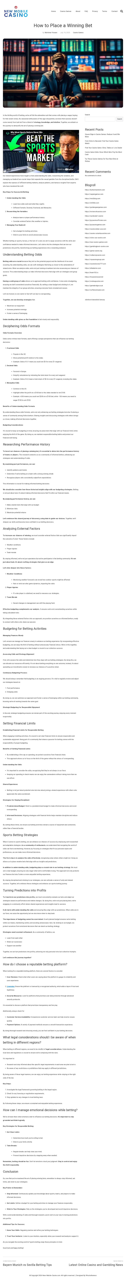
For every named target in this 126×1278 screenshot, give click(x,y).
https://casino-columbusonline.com (97, 233)
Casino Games (65, 11)
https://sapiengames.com (94, 194)
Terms (104, 11)
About (78, 11)
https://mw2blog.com (92, 198)
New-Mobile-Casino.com (51, 1275)
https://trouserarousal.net (94, 277)
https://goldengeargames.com (96, 207)
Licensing (10, 986)
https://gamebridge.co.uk (94, 286)
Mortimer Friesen (51, 33)
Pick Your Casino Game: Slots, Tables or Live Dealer (103, 148)
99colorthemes (91, 1275)
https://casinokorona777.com (95, 264)
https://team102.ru (91, 272)
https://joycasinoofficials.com (95, 220)
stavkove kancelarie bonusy (95, 300)
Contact (115, 11)
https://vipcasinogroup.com (95, 259)
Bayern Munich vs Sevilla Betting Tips (27, 1265)
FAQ (86, 11)
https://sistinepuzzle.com (94, 281)
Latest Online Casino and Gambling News (96, 1265)
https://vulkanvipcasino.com (95, 255)
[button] (121, 11)
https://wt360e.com (92, 203)
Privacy (95, 11)
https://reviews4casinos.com (95, 212)
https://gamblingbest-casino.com (97, 246)
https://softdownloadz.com (94, 290)
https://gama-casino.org (93, 251)
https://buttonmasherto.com (95, 190)
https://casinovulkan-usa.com (95, 229)
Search (87, 115)
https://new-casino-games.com (96, 242)
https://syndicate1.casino (94, 216)
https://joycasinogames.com (95, 225)
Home (53, 11)
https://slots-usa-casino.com (95, 238)
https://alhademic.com (93, 268)
